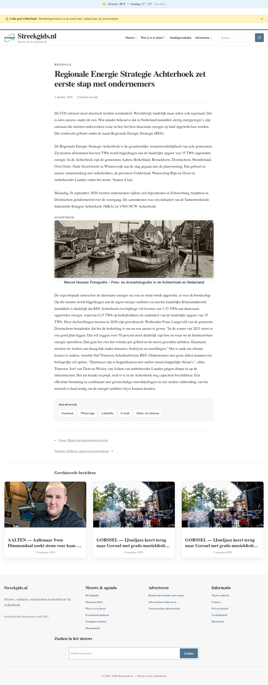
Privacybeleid (219, 608)
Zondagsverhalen (95, 621)
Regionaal (63, 64)
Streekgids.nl (37, 35)
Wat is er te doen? (95, 608)
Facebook (67, 413)
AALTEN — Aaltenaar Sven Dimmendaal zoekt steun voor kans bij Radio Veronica (45, 542)
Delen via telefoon (148, 413)
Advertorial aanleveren (162, 602)
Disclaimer (217, 621)
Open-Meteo (160, 4)
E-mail (125, 413)
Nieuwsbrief (92, 628)
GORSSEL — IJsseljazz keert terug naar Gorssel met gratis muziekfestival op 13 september (134, 542)
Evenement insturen (97, 615)
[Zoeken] (259, 37)
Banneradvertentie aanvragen (166, 595)
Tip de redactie (220, 595)
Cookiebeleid (219, 615)
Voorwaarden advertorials (164, 608)
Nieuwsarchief (93, 602)
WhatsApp (87, 413)
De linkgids (92, 595)
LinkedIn (107, 413)
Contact (216, 602)
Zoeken (188, 653)
